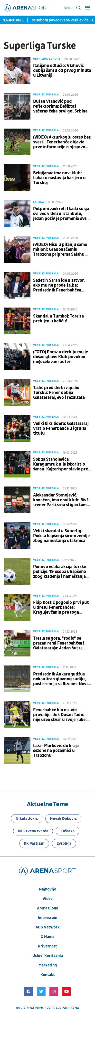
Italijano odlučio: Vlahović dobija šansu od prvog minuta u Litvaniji (62, 70)
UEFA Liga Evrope (46, 58)
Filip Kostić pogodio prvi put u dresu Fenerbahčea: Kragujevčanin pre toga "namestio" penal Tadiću (61, 607)
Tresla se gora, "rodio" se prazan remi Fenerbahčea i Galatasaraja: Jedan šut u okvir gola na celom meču (58, 643)
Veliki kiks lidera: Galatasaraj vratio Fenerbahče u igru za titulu (61, 428)
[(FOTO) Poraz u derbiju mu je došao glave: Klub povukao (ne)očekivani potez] (17, 356)
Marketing (47, 965)
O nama (47, 936)
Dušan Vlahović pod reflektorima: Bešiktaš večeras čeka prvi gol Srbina (60, 106)
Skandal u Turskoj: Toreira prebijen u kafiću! (58, 319)
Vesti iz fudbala (46, 94)
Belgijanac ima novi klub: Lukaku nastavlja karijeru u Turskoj (59, 178)
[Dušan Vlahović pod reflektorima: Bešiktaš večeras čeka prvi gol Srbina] (17, 106)
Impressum (47, 917)
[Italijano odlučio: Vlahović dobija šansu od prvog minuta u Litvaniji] (17, 70)
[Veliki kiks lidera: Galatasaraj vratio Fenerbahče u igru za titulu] (17, 428)
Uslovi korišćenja (47, 955)
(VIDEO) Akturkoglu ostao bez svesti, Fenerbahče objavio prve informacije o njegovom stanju (62, 142)
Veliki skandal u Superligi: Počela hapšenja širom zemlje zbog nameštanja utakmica (61, 536)
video (48, 898)
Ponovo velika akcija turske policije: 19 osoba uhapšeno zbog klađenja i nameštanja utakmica (59, 571)
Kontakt (47, 974)
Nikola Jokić (27, 818)
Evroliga (64, 843)
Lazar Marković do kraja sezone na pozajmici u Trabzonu (56, 750)
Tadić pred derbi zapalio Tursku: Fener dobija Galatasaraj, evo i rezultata (59, 392)
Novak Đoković (63, 818)
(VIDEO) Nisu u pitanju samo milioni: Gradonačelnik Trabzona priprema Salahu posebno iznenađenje (60, 249)
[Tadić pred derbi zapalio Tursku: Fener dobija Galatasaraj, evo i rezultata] (17, 392)
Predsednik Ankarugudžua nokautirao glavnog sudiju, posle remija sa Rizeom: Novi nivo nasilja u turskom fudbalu (60, 679)
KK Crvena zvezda (33, 831)
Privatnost (47, 946)
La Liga (38, 202)
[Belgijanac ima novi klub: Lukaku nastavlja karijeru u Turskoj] (17, 177)
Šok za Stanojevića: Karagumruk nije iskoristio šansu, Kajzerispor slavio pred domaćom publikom (61, 464)
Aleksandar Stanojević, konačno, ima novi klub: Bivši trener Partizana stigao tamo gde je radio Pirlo (61, 500)
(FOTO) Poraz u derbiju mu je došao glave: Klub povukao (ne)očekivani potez (60, 357)
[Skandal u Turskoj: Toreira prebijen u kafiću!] (17, 321)
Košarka (67, 831)
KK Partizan (34, 843)
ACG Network (48, 927)
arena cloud (47, 908)
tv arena (26, 1008)
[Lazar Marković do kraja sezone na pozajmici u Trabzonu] (17, 750)
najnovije (47, 889)
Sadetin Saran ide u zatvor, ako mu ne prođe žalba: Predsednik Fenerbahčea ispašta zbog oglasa (59, 285)
